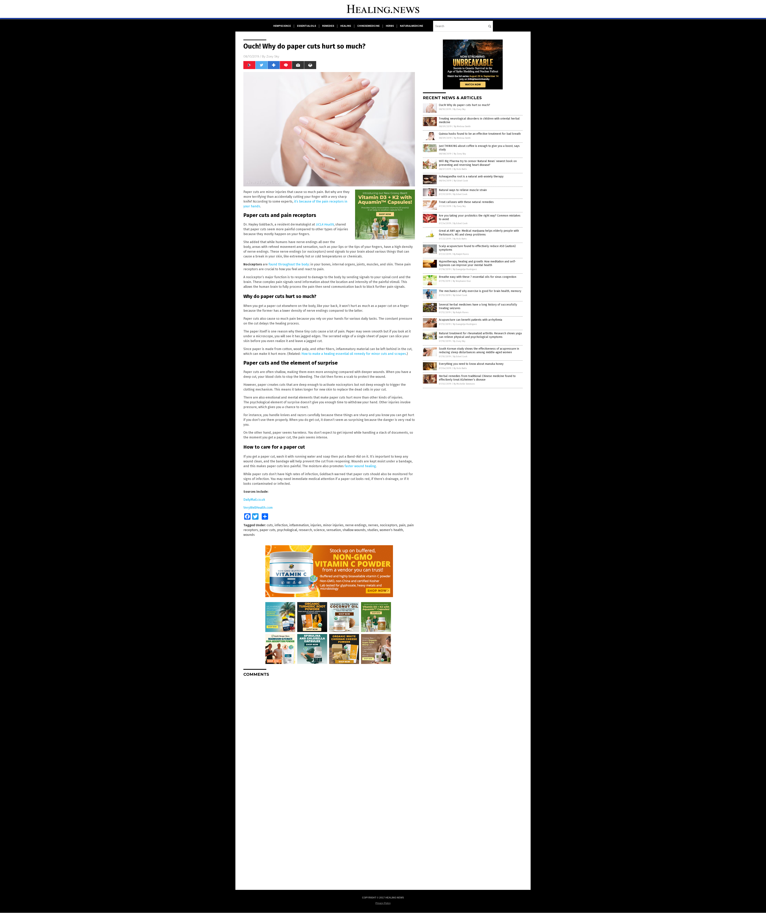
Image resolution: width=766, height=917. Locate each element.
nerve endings (355, 525)
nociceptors (388, 525)
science (319, 530)
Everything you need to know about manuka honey (471, 364)
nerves (373, 525)
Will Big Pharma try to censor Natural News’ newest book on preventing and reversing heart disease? (478, 162)
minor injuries (333, 525)
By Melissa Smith (462, 126)
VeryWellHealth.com (258, 507)
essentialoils (306, 26)
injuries (315, 525)
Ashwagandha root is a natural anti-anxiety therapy (471, 176)
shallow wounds (354, 530)
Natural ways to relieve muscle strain (463, 190)
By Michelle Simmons (464, 384)
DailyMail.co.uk (254, 500)
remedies (328, 26)
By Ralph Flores (461, 254)
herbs (390, 26)
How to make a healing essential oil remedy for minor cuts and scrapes (353, 354)
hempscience (282, 26)
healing (345, 26)
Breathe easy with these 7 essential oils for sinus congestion (477, 277)
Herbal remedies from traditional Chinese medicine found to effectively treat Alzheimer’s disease (477, 377)
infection (281, 525)
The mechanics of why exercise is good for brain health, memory (480, 291)
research (305, 530)
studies (372, 530)
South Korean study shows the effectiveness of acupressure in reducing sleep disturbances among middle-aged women (479, 350)
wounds (249, 535)
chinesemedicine (368, 26)
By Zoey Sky (459, 109)
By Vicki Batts (460, 169)
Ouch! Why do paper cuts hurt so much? (464, 105)
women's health (391, 530)
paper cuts (267, 530)
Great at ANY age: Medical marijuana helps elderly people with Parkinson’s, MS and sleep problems (479, 232)
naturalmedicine (411, 26)
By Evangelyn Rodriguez (465, 269)
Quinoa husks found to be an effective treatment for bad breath (480, 134)
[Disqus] (329, 730)
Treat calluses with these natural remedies (466, 202)
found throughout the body (288, 264)
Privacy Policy (383, 903)
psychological (287, 530)
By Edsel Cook (461, 180)
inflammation (299, 525)
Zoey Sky (272, 56)
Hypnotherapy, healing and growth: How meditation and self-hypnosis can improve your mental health (477, 263)
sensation (333, 530)
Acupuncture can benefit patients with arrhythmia (470, 319)
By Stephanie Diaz (462, 281)
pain (402, 525)
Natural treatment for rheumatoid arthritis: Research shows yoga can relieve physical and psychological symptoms (480, 335)
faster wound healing (360, 466)
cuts (270, 525)
